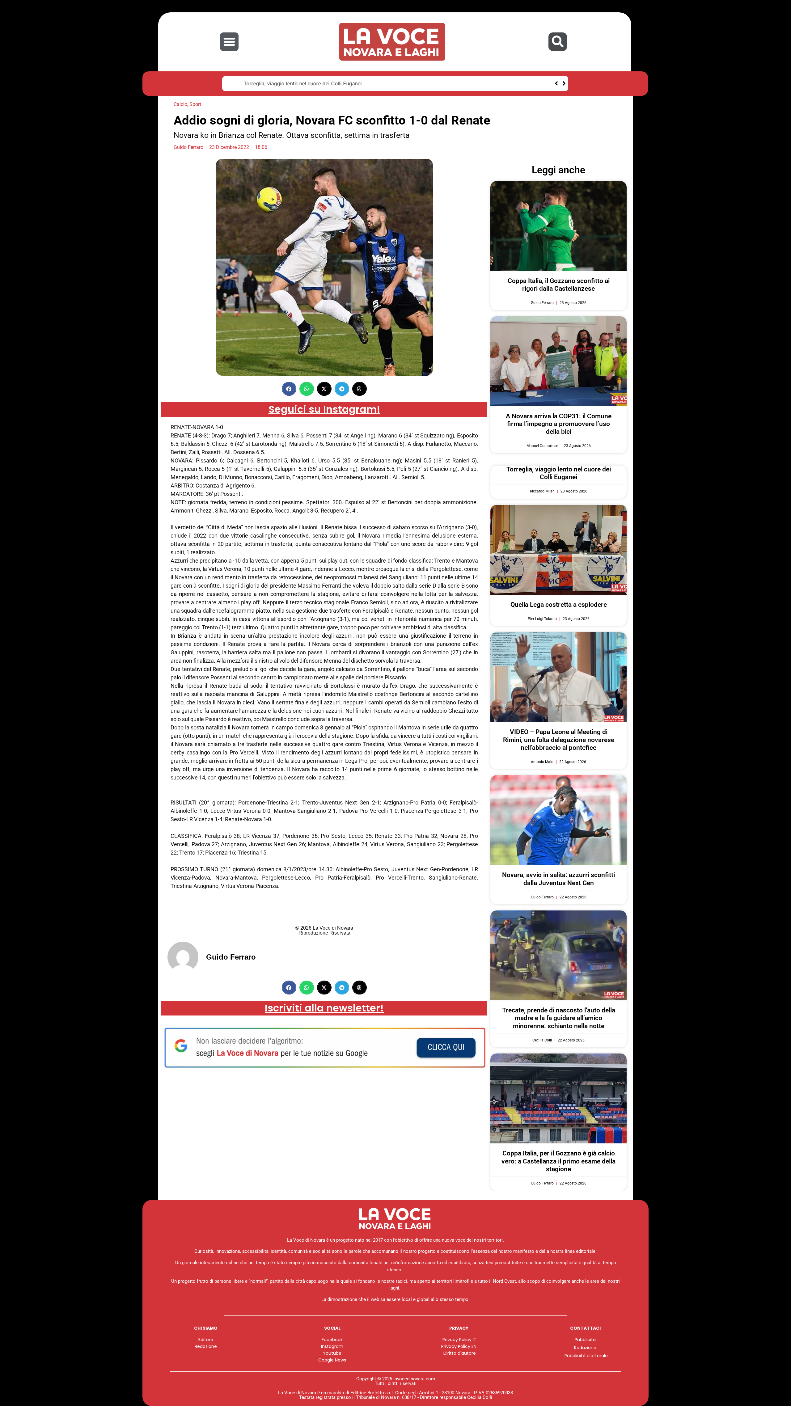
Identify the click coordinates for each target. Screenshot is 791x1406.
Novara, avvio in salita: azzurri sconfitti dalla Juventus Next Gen (558, 878)
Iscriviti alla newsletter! (324, 1008)
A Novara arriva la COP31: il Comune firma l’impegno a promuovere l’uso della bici (558, 423)
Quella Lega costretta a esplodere (558, 604)
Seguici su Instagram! (324, 409)
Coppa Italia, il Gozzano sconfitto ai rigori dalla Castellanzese (559, 284)
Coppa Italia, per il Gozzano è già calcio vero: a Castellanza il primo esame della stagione (558, 1161)
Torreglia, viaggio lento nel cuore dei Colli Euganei (290, 83)
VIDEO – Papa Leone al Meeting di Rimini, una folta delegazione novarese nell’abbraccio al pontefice (558, 739)
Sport (195, 104)
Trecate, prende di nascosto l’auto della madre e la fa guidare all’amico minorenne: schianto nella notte (558, 1018)
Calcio (180, 104)
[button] (229, 41)
